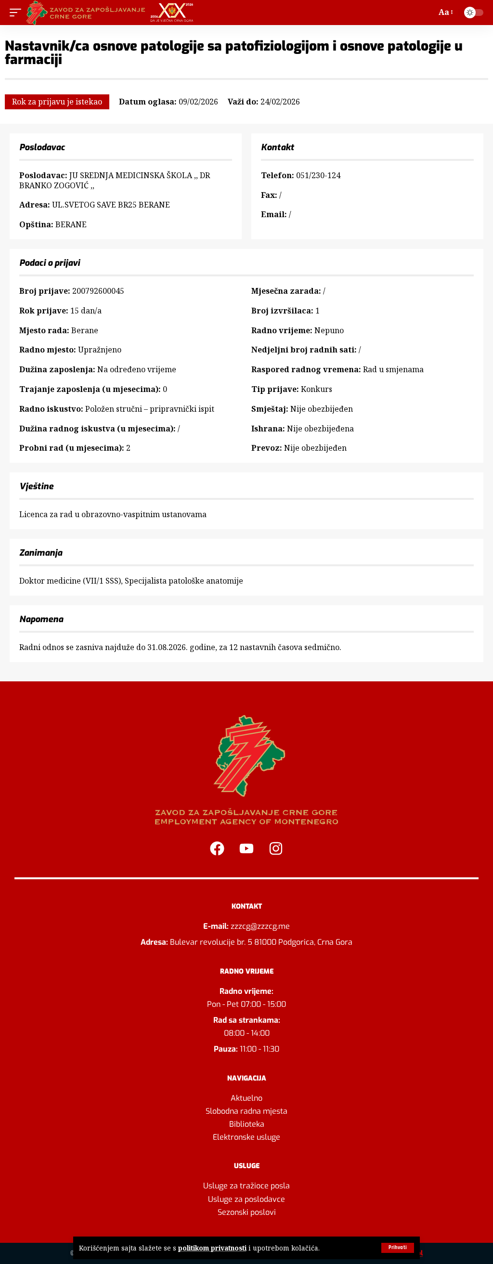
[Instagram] (275, 848)
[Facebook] (217, 848)
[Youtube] (246, 848)
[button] (397, 1248)
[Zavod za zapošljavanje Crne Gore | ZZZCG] (112, 12)
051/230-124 (318, 175)
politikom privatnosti (212, 1247)
